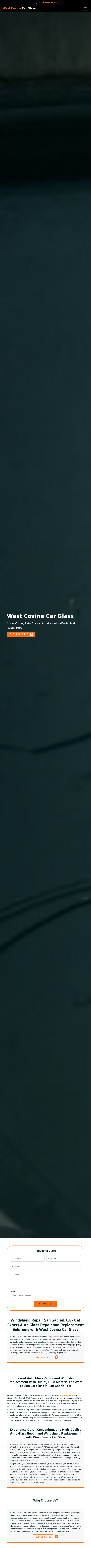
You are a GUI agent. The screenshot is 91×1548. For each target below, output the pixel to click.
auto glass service (67, 1395)
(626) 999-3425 (19, 634)
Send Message (45, 1304)
